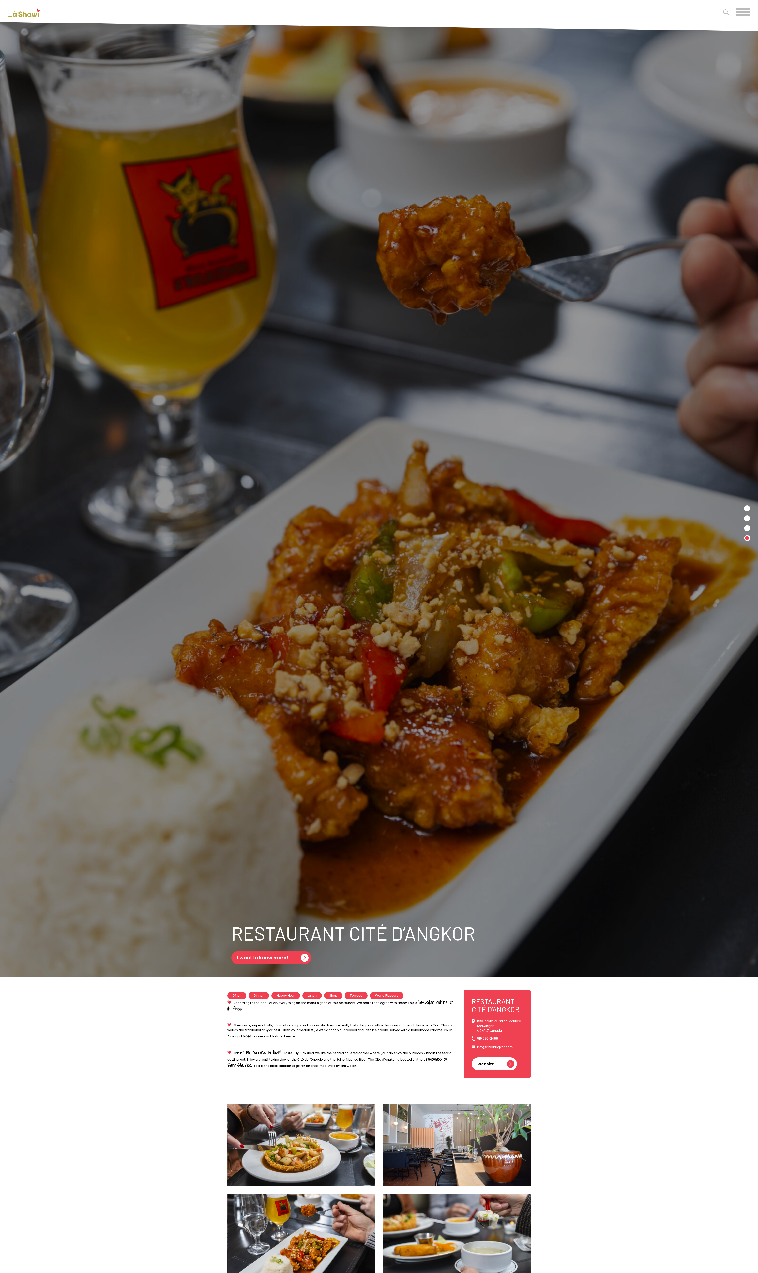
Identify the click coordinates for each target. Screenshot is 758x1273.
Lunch (312, 995)
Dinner (259, 995)
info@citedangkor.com (495, 1047)
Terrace (356, 995)
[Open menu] (743, 12)
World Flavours (386, 995)
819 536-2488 (487, 1038)
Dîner (237, 995)
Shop (333, 995)
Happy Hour (286, 995)
